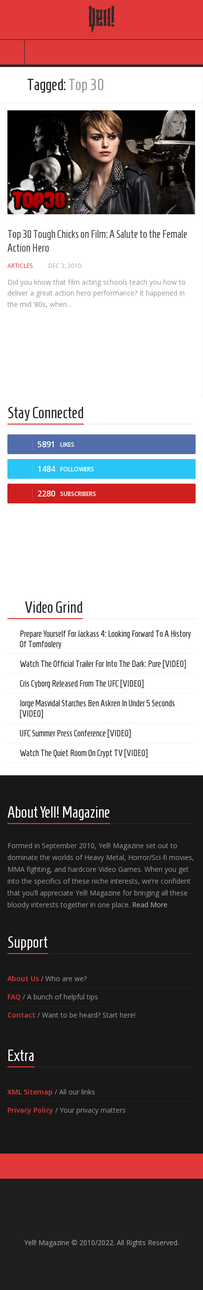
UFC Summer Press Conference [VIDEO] (75, 733)
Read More (150, 904)
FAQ (14, 996)
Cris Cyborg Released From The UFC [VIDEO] (82, 684)
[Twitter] (109, 1263)
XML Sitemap (30, 1091)
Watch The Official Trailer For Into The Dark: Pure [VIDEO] (103, 664)
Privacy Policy (30, 1110)
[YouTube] (94, 1263)
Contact (21, 1015)
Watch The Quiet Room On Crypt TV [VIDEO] (84, 753)
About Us (23, 978)
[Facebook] (78, 1263)
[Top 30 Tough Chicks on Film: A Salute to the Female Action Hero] (101, 162)
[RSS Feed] (125, 1263)
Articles (20, 266)
